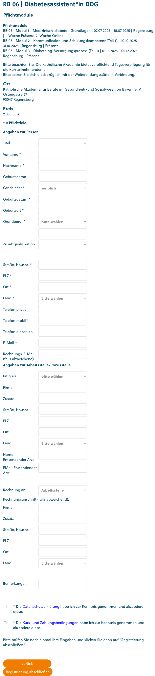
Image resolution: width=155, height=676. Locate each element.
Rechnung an (14, 489)
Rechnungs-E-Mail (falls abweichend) (19, 356)
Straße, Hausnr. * (17, 264)
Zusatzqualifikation (19, 244)
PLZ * (7, 275)
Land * (8, 297)
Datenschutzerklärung (41, 606)
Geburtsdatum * (16, 199)
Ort (5, 431)
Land (7, 443)
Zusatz (8, 398)
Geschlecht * (14, 187)
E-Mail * (10, 342)
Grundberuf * (14, 221)
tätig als (9, 376)
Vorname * (12, 154)
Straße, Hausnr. (16, 409)
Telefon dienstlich (18, 331)
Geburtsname (14, 176)
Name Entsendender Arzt (18, 457)
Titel (6, 142)
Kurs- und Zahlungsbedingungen (51, 622)
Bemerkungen (15, 583)
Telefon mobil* (15, 320)
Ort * (7, 286)
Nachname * (13, 165)
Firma (8, 387)
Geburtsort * (13, 210)
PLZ (6, 420)
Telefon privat (14, 309)
